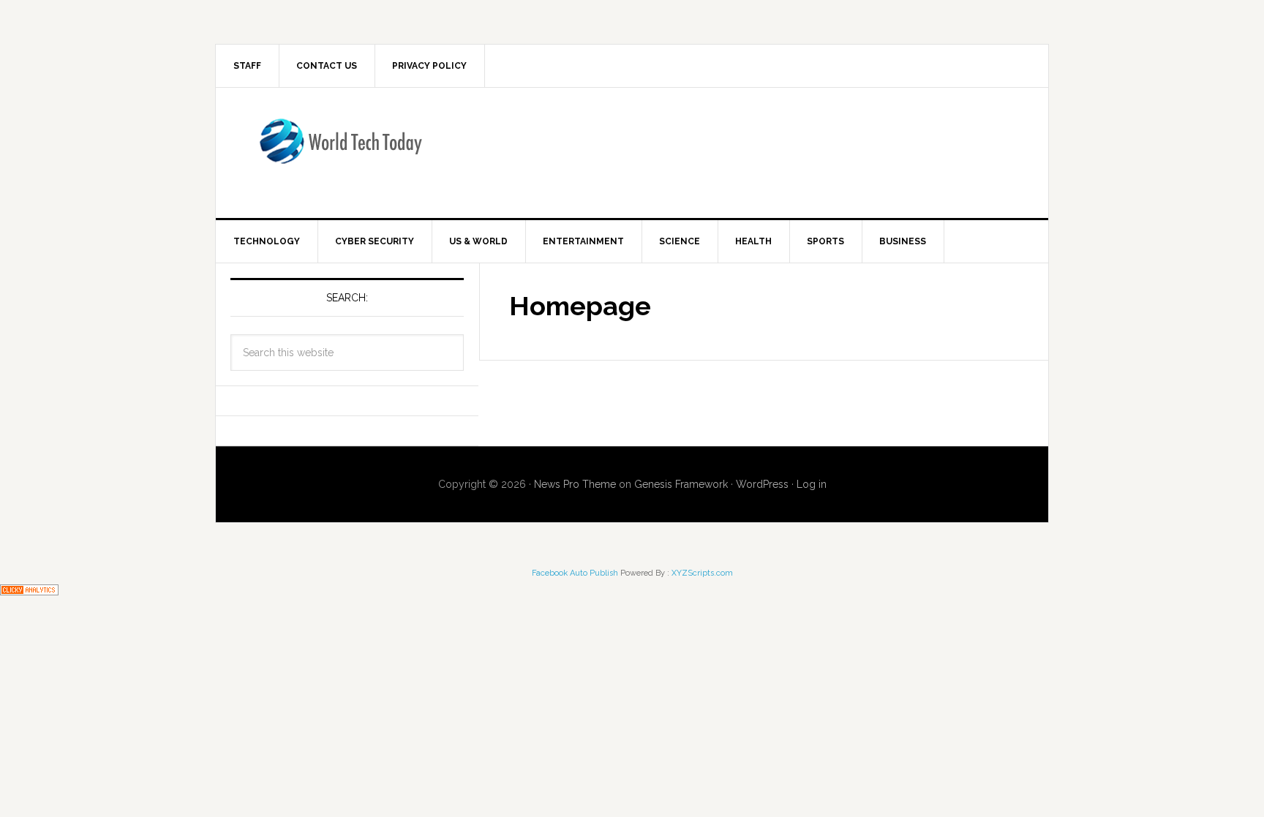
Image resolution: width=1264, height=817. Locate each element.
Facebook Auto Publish (575, 573)
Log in (812, 484)
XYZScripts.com (702, 573)
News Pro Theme (575, 484)
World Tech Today (340, 150)
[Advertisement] (752, 150)
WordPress (762, 484)
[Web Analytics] (29, 588)
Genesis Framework (681, 484)
